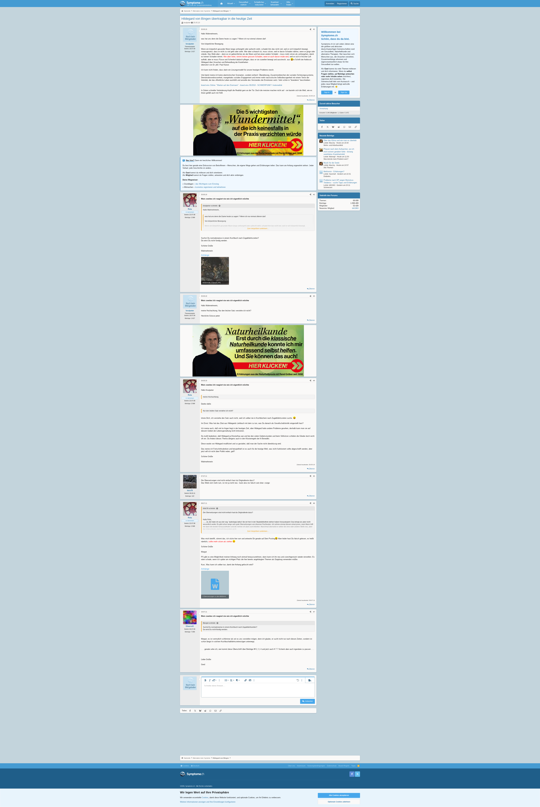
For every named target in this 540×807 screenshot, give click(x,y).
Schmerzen (328, 188)
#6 (314, 503)
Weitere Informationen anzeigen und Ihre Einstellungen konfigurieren (207, 802)
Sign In (326, 92)
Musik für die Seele (331, 163)
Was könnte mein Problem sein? (336, 159)
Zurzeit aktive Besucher (330, 104)
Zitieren (312, 100)
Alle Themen (328, 168)
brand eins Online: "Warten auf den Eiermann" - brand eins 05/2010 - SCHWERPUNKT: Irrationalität (241, 85)
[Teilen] (310, 29)
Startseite (221, 3)
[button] (230, 3)
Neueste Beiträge (327, 136)
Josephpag (323, 109)
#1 (314, 29)
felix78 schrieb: (209, 508)
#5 (314, 476)
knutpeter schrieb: (210, 206)
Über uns (291, 766)
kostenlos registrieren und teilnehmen (210, 187)
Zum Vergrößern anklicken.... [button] (258, 229)
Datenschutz (332, 766)
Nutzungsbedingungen (316, 766)
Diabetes (327, 176)
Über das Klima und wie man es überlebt (340, 140)
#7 (314, 612)
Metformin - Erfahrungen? (334, 171)
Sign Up (344, 92)
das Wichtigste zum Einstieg (207, 184)
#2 (314, 194)
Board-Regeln (343, 766)
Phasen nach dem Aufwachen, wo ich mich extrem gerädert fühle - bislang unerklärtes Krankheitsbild (339, 151)
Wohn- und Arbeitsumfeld (333, 145)
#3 (314, 296)
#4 (314, 380)
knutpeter (187, 23)
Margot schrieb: (209, 623)
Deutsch (196, 766)
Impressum (301, 766)
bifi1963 (355, 208)
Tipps (353, 766)
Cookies (185, 766)
